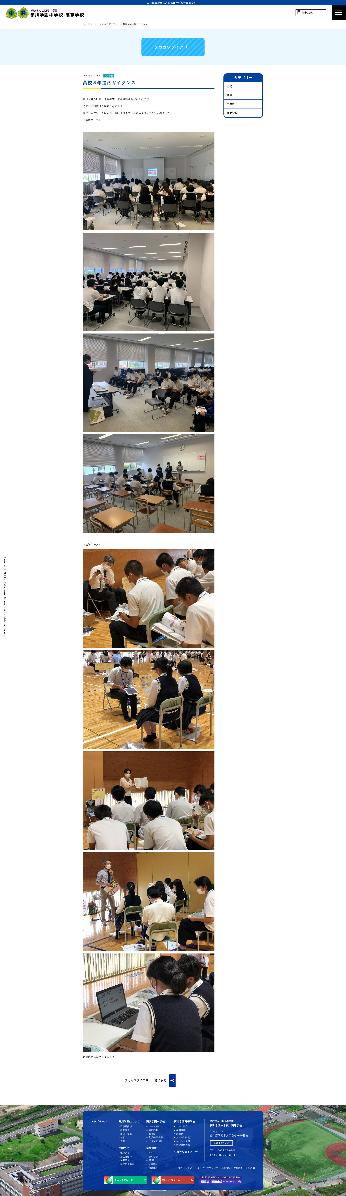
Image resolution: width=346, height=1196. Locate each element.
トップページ (99, 1121)
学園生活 (124, 1147)
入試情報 (153, 1164)
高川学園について (129, 1121)
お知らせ (153, 1156)
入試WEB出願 (156, 1137)
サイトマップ (185, 1167)
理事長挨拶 (126, 1126)
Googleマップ (221, 1143)
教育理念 (125, 1130)
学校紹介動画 (127, 1164)
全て (229, 86)
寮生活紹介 (126, 1156)
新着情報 (151, 1147)
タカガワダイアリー (186, 1151)
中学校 (231, 104)
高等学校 (109, 76)
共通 (229, 95)
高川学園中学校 (155, 1121)
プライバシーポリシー (206, 1167)
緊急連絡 (153, 1167)
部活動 (152, 1134)
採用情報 (225, 1167)
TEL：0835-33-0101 (223, 1150)
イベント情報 (155, 1141)
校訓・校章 (126, 1134)
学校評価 (250, 1167)
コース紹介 (154, 1126)
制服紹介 (125, 1160)
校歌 (122, 1137)
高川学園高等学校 (184, 1121)
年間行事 (153, 1130)
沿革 (122, 1141)
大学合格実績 (183, 1145)
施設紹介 (125, 1153)
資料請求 (238, 1167)
